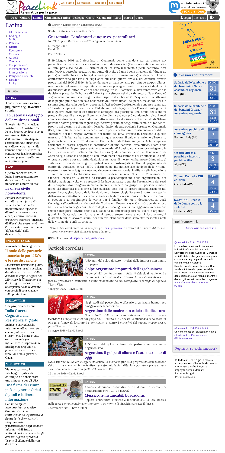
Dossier (14, 79)
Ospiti (90, 17)
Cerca (139, 17)
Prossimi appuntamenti (195, 75)
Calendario (104, 17)
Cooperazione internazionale (18, 66)
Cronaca (14, 61)
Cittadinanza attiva (57, 17)
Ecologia (78, 17)
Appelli (13, 57)
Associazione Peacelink (201, 228)
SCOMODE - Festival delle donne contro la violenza (188, 203)
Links (12, 83)
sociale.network (185, 221)
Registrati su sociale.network (196, 348)
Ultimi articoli (18, 32)
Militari (14, 39)
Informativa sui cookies (150, 450)
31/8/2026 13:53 (199, 242)
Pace (14, 17)
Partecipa (100, 2)
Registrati (200, 17)
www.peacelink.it (114, 228)
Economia (15, 50)
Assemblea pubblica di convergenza (189, 131)
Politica (14, 43)
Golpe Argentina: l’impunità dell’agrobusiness (123, 268)
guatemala (97, 238)
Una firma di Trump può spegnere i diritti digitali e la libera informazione (23, 392)
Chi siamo (67, 2)
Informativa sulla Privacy (123, 450)
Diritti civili (70, 24)
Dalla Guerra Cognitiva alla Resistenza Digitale (21, 315)
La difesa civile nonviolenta (17, 191)
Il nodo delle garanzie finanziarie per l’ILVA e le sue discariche (23, 255)
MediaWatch (15, 300)
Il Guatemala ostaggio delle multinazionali (24, 117)
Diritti (13, 46)
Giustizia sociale (91, 24)
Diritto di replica (172, 450)
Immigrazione (18, 72)
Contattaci (84, 2)
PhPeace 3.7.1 (100, 450)
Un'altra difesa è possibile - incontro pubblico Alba (187, 156)
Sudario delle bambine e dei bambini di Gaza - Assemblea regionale (190, 86)
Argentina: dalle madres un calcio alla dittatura (125, 310)
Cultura (25, 17)
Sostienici (115, 2)
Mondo (37, 17)
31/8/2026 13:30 (199, 328)
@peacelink (180, 242)
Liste (117, 17)
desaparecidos (79, 238)
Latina (14, 25)
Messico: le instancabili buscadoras (115, 395)
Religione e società (21, 76)
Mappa (128, 17)
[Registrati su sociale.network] (194, 13)
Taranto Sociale (18, 241)
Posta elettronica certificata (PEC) (199, 450)
